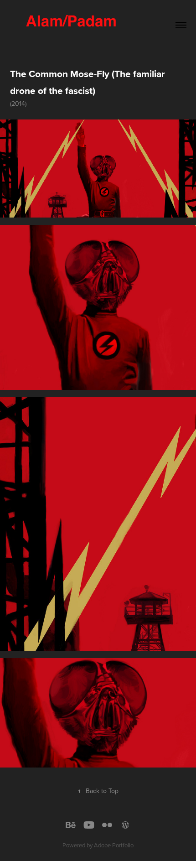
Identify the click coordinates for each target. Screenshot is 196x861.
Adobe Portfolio (114, 845)
